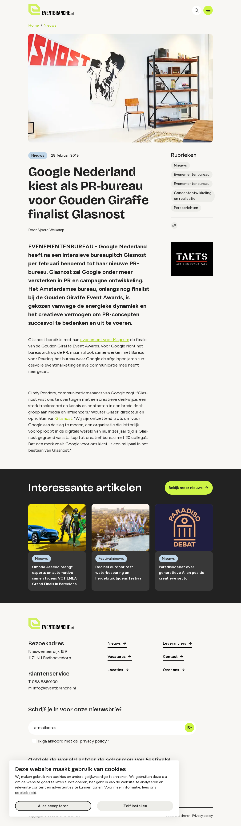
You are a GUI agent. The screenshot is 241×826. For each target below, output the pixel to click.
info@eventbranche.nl (54, 688)
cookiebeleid (25, 792)
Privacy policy (202, 816)
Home (33, 25)
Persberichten (186, 207)
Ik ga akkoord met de (72, 741)
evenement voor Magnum (104, 339)
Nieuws (50, 25)
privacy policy (93, 741)
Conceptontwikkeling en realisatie (193, 196)
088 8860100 (45, 681)
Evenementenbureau (191, 174)
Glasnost (63, 418)
